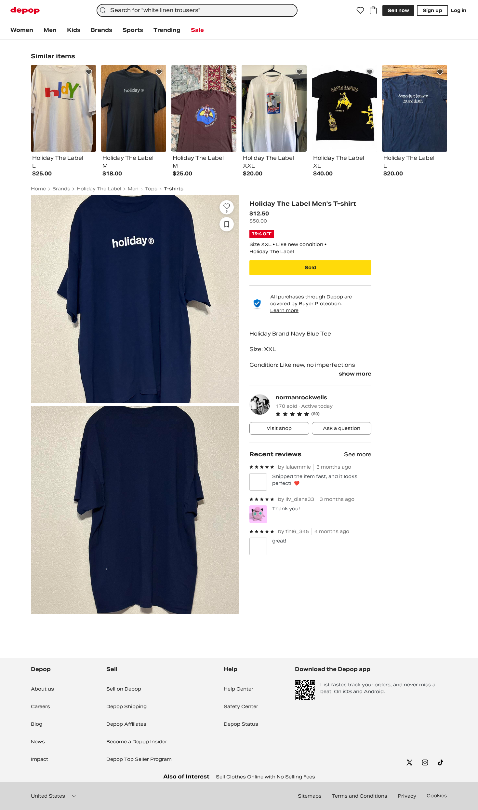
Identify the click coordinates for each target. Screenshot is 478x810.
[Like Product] (88, 72)
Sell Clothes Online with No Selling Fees (265, 777)
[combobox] (197, 10)
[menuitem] (21, 30)
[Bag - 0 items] (373, 10)
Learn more (284, 310)
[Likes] (360, 10)
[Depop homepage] (25, 10)
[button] (323, 414)
